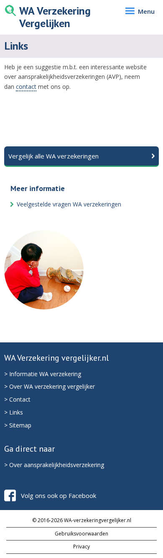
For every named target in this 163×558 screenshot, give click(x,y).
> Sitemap (17, 425)
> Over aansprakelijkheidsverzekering (54, 465)
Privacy (81, 546)
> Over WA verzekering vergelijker (49, 386)
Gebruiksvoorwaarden (81, 533)
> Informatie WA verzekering (42, 374)
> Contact (17, 399)
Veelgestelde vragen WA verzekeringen (69, 204)
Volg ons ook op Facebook (58, 495)
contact (26, 86)
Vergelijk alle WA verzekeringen (53, 156)
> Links (13, 412)
